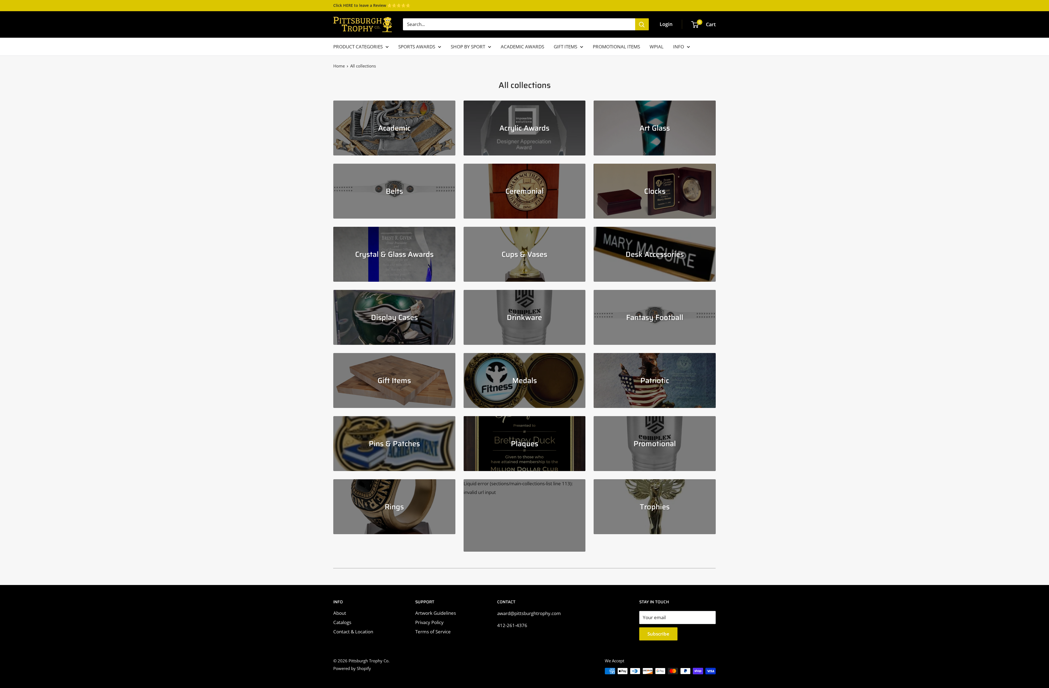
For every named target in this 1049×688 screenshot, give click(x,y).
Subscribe (658, 634)
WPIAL (657, 46)
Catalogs (342, 622)
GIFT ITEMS (565, 46)
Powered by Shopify (352, 668)
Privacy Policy (429, 622)
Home (339, 66)
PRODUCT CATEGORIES (358, 46)
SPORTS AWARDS (416, 46)
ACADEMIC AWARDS (522, 46)
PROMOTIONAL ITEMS (616, 46)
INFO (678, 46)
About (339, 613)
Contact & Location (353, 631)
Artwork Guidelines (435, 613)
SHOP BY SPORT (468, 46)
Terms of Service (433, 631)
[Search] (642, 24)
